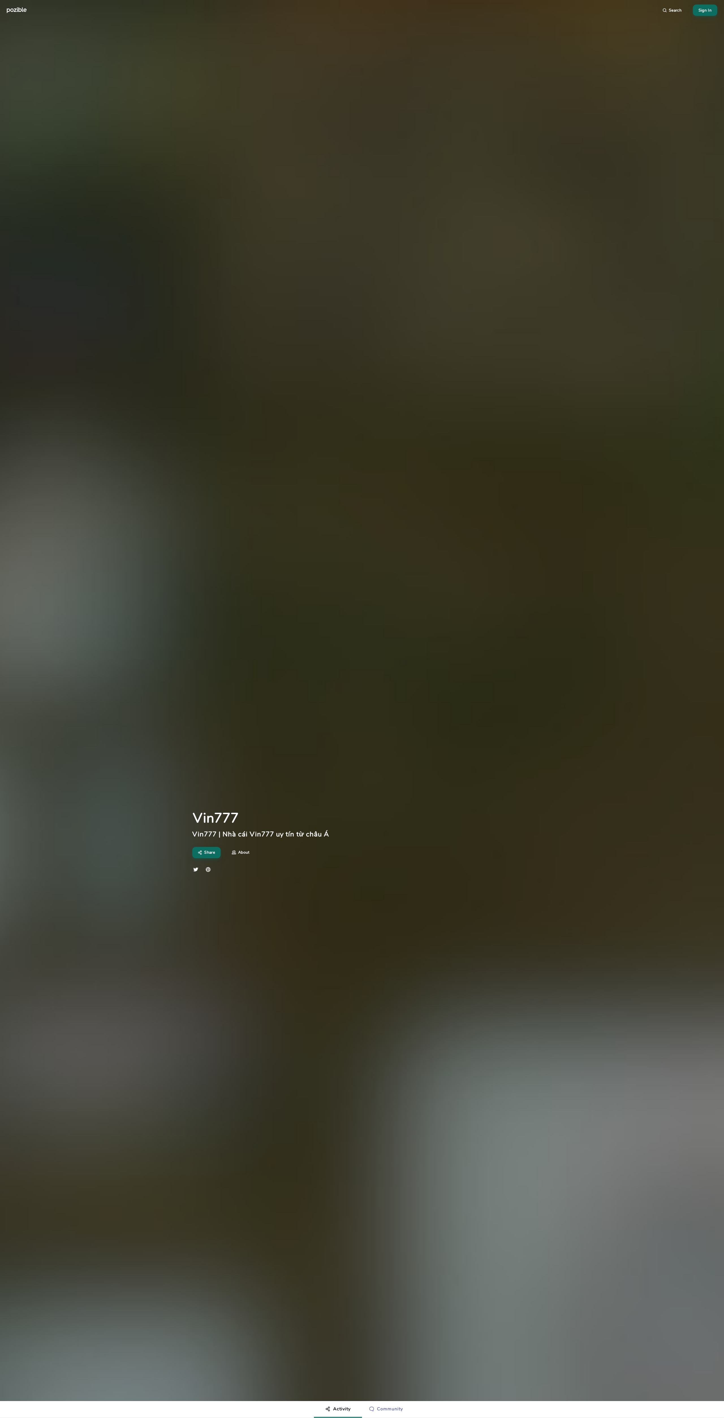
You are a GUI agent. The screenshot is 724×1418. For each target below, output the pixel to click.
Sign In (705, 10)
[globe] (208, 869)
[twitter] (195, 869)
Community (390, 1409)
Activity (342, 1409)
